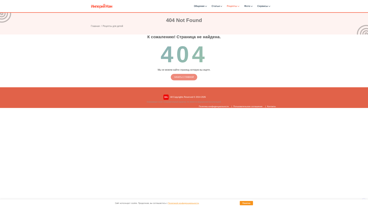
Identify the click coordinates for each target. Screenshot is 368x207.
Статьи (216, 6)
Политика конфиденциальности (214, 106)
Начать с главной (184, 77)
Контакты (271, 106)
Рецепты (232, 6)
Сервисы (263, 6)
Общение (199, 6)
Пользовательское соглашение (247, 106)
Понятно (246, 203)
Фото (247, 6)
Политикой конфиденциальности (183, 203)
